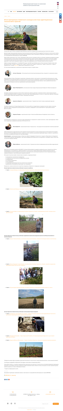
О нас (11, 11)
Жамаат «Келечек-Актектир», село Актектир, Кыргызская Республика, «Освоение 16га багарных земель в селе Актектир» (33, 238)
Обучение (39, 11)
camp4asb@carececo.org (50, 394)
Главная (5, 16)
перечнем (16, 65)
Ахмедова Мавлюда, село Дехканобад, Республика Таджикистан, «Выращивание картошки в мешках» (29, 170)
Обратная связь (45, 11)
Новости (14, 11)
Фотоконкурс (51, 11)
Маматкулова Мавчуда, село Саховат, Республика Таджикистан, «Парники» (24, 189)
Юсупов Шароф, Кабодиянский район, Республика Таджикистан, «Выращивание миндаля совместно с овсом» (31, 287)
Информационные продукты (31, 11)
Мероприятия (19, 11)
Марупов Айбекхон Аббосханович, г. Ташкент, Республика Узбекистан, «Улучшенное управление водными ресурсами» (33, 340)
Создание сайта (29, 409)
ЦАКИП (24, 11)
